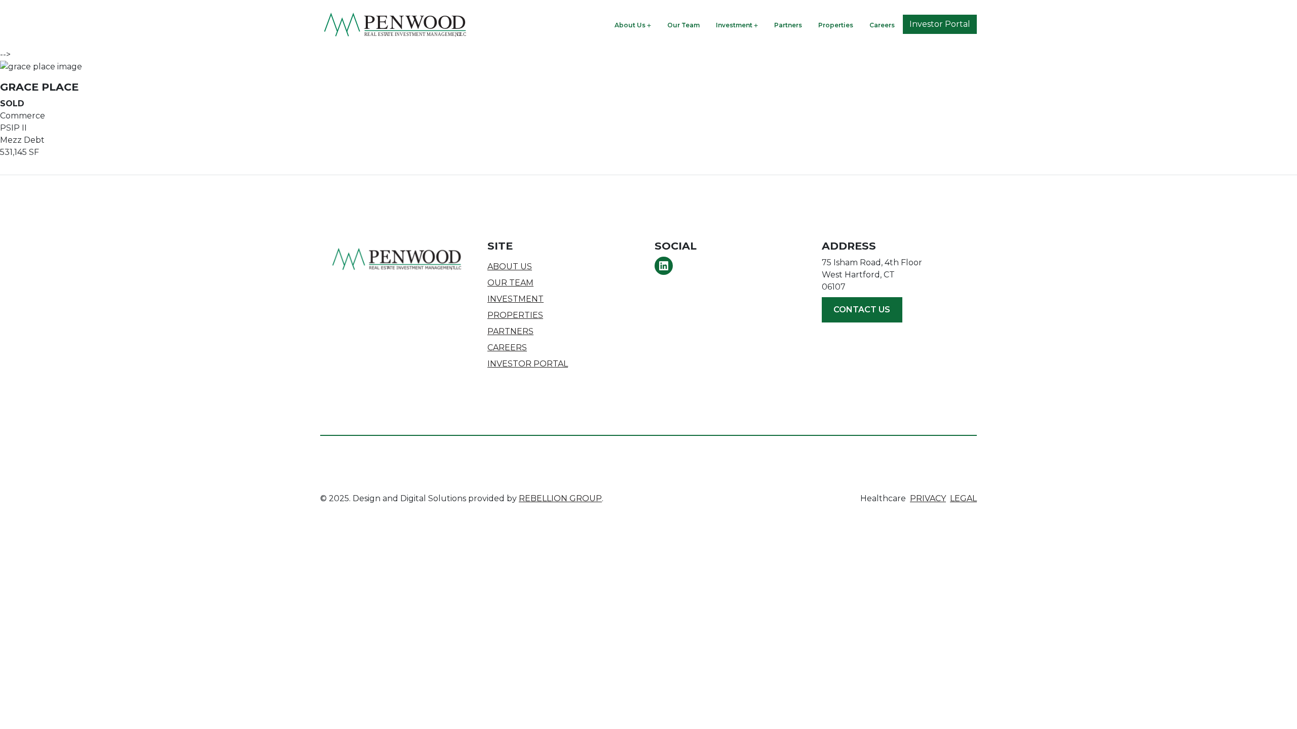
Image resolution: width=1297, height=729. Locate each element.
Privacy (928, 498)
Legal (963, 498)
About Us (630, 25)
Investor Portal (939, 24)
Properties (835, 25)
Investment (734, 25)
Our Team (683, 25)
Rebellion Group (560, 498)
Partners (788, 25)
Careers (882, 25)
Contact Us (861, 309)
